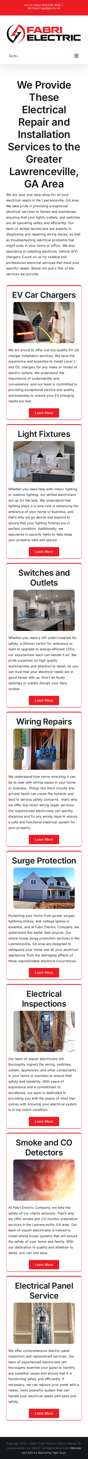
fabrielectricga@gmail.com (44, 8)
